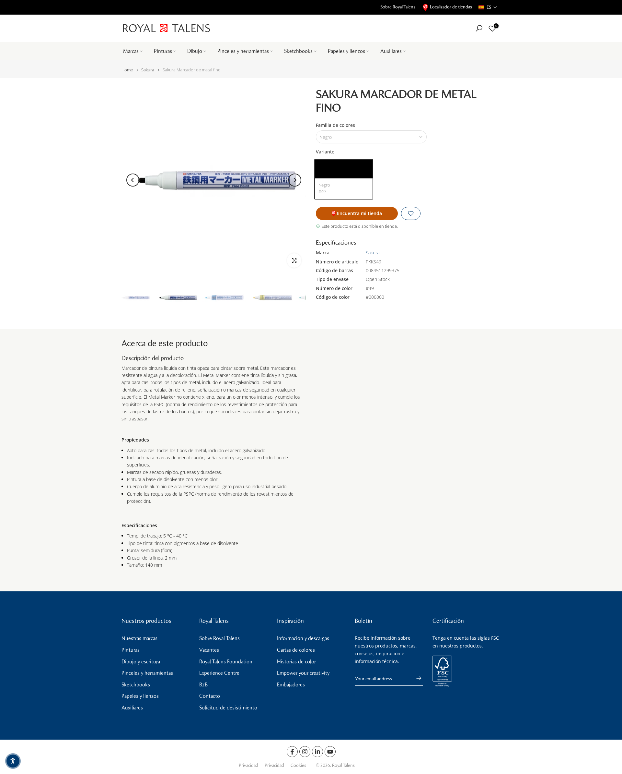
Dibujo (194, 51)
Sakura (147, 70)
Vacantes (209, 650)
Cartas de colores (296, 650)
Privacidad (248, 765)
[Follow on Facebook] (292, 751)
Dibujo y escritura (140, 662)
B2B (203, 685)
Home (127, 70)
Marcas (131, 51)
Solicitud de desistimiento (228, 708)
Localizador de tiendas (451, 7)
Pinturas (163, 51)
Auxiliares (391, 51)
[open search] (479, 28)
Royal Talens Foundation (225, 662)
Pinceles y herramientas (243, 51)
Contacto (209, 696)
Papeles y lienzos (346, 51)
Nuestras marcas (139, 638)
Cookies (298, 765)
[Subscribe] (415, 678)
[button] (488, 7)
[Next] (294, 180)
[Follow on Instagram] (304, 751)
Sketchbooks (298, 51)
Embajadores (291, 685)
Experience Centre (219, 673)
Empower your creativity (303, 673)
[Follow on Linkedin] (317, 751)
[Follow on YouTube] (330, 751)
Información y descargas (303, 638)
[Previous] (132, 180)
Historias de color (296, 662)
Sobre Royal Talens (397, 7)
